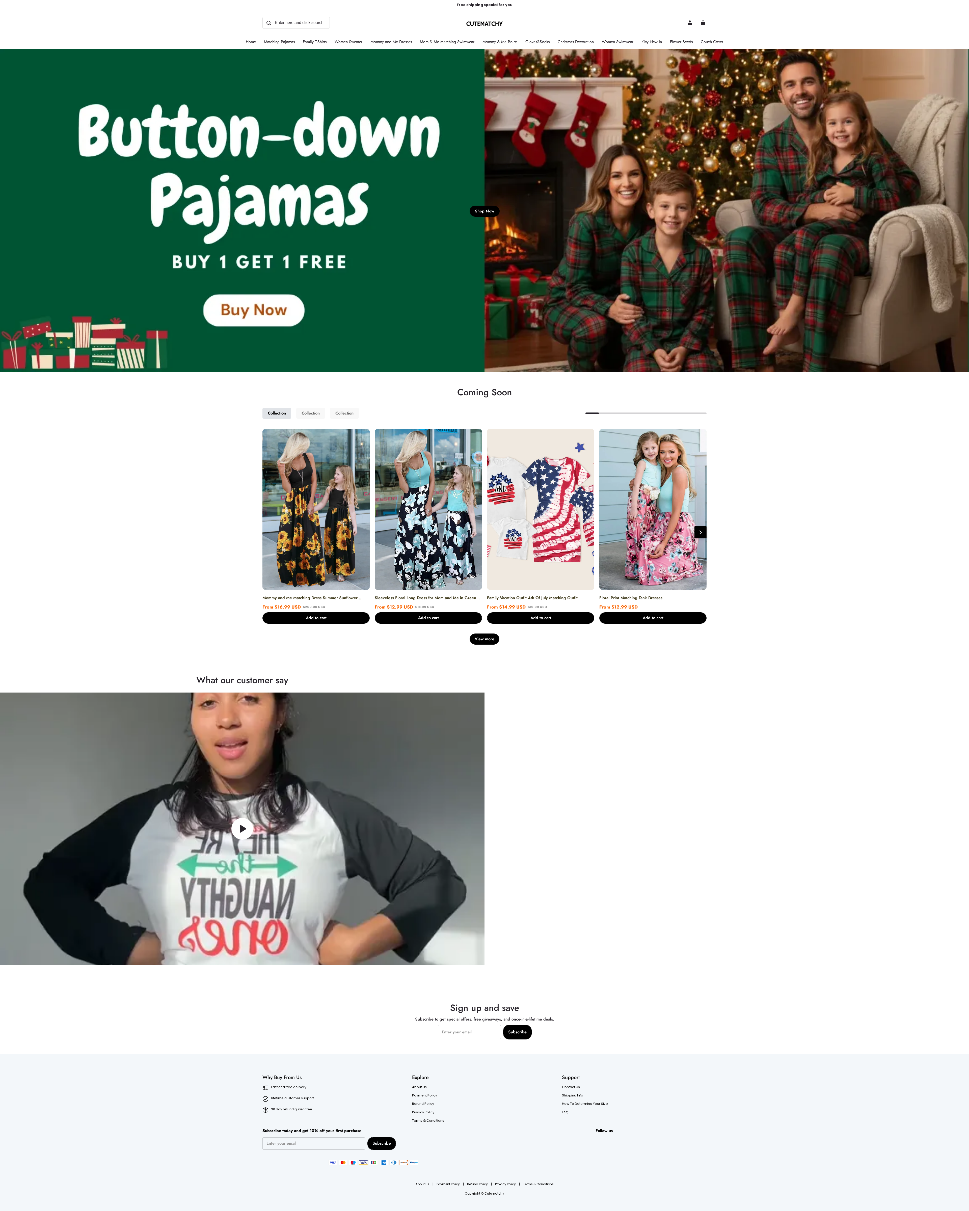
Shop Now (484, 211)
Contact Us (571, 1087)
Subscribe (517, 1032)
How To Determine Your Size (585, 1104)
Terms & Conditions (428, 1120)
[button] (316, 618)
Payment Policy (424, 1095)
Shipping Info (572, 1095)
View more (484, 639)
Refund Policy (423, 1104)
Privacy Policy (423, 1112)
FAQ (565, 1112)
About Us (419, 1087)
